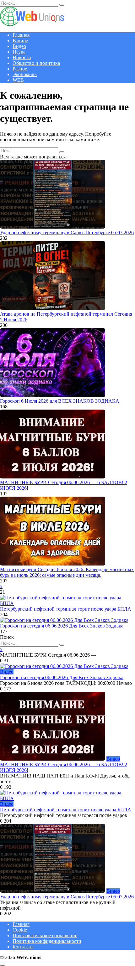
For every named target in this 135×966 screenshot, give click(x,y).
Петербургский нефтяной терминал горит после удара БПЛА (65, 609)
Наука (19, 51)
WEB (18, 80)
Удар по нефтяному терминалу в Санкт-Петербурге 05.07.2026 (67, 232)
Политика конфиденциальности (47, 941)
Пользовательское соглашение (45, 935)
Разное (20, 68)
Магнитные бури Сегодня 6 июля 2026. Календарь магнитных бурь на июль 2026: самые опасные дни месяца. (67, 572)
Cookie (20, 929)
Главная (21, 35)
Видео (19, 46)
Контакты (23, 946)
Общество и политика (36, 63)
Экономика (25, 74)
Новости (22, 57)
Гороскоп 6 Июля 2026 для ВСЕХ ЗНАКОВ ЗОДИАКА (59, 401)
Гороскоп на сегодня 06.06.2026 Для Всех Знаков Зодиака (61, 625)
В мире (20, 40)
